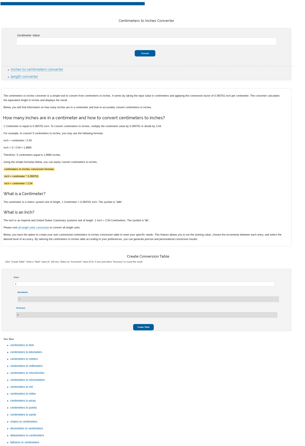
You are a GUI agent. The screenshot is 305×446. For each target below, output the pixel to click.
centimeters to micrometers (27, 379)
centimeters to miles (23, 393)
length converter (24, 77)
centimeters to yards (23, 414)
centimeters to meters (24, 359)
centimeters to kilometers (26, 352)
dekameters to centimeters (27, 435)
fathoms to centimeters (24, 442)
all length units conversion (33, 227)
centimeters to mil (21, 386)
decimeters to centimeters (26, 428)
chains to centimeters (23, 421)
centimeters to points (23, 407)
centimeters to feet (22, 345)
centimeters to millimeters (26, 365)
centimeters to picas (23, 400)
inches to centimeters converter (37, 69)
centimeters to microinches (27, 372)
